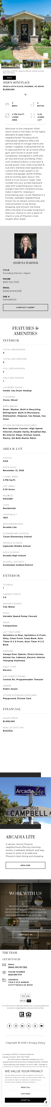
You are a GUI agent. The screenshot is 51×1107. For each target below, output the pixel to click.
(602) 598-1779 (15, 975)
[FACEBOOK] (9, 1026)
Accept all (25, 1100)
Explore (25, 865)
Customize (25, 1094)
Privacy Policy (37, 1043)
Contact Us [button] (26, 935)
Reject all (25, 1087)
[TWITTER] (28, 1026)
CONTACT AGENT (25, 307)
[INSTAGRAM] (16, 1026)
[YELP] (35, 1026)
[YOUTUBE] (41, 1026)
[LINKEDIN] (22, 1026)
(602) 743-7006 (11, 282)
